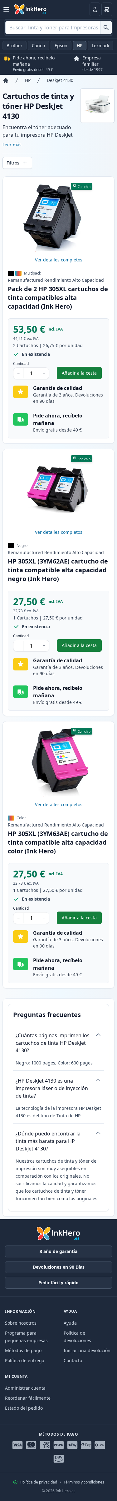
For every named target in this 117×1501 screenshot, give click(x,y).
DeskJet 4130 (60, 80)
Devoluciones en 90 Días (59, 1267)
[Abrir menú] (6, 9)
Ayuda (70, 1323)
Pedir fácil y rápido (58, 1283)
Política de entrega (24, 1360)
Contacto (73, 1360)
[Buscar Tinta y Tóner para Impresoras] (106, 27)
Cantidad (21, 363)
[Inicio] (5, 80)
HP (79, 45)
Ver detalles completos (58, 260)
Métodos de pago (23, 1350)
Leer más (12, 145)
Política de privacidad (38, 1482)
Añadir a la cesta (82, 374)
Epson (61, 45)
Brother (14, 45)
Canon (38, 45)
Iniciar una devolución (87, 1350)
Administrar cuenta (25, 1388)
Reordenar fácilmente (28, 1398)
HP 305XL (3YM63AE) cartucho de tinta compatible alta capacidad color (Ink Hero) (58, 842)
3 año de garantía (58, 1251)
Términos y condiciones (84, 1482)
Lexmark (100, 45)
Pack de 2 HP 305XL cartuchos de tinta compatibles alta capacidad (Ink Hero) (58, 298)
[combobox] (58, 27)
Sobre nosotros (21, 1323)
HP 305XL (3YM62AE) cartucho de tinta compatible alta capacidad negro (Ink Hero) (58, 570)
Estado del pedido (24, 1408)
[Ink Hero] (30, 9)
